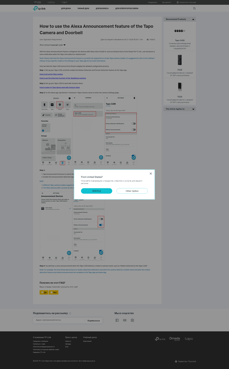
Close (151, 173)
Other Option (132, 191)
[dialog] (114, 184)
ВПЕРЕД (96, 191)
